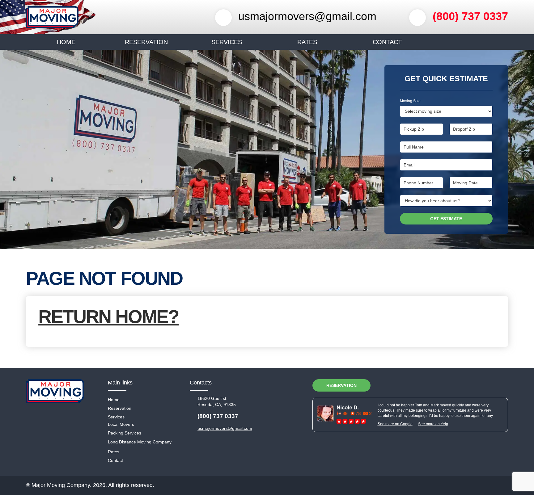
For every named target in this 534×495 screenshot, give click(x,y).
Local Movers (121, 424)
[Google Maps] (344, 414)
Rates (307, 42)
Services (226, 42)
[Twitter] (482, 385)
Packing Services (124, 432)
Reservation (146, 42)
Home (66, 42)
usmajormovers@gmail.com (307, 16)
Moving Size (410, 101)
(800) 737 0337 (470, 16)
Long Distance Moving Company (140, 441)
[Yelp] (429, 385)
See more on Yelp (433, 424)
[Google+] (464, 385)
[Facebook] (500, 385)
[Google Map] (447, 385)
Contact (387, 42)
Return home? (108, 316)
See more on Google (395, 424)
